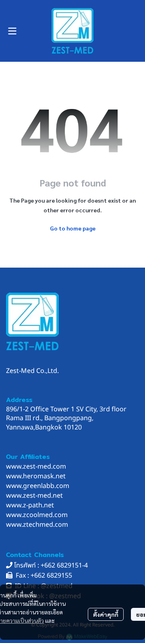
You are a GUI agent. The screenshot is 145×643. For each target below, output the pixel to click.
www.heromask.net (36, 476)
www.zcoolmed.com (37, 515)
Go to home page (72, 228)
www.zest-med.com (36, 466)
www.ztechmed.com (37, 525)
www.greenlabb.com (37, 486)
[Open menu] (12, 31)
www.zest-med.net (34, 496)
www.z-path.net (30, 505)
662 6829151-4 (66, 565)
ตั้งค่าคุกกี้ (105, 614)
